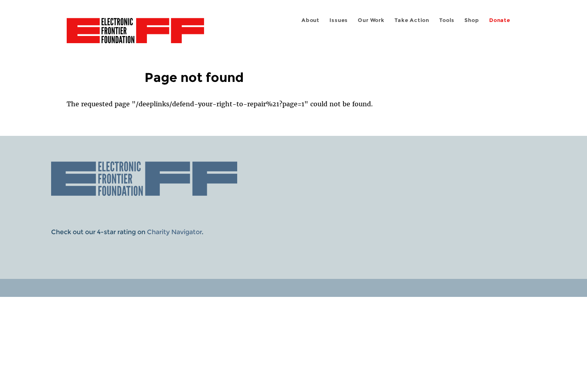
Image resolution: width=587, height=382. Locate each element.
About (310, 20)
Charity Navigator (174, 232)
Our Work (371, 20)
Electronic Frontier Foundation (135, 35)
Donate (499, 20)
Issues (338, 20)
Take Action (412, 20)
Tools (446, 20)
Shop (471, 20)
